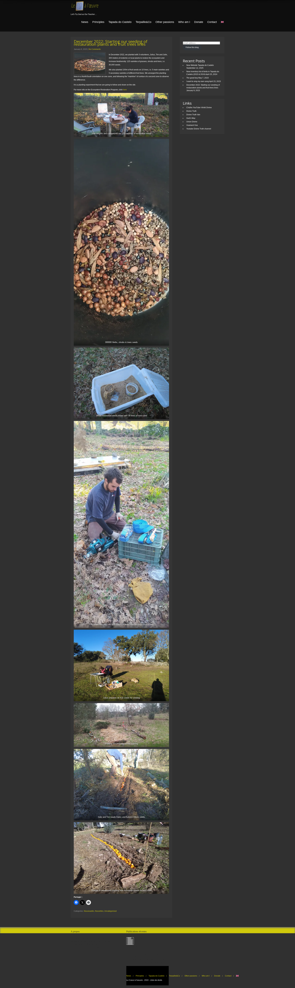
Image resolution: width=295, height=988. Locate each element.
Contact (212, 22)
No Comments (95, 49)
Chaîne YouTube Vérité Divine (199, 107)
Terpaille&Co (143, 22)
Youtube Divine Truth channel (198, 129)
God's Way (190, 118)
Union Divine (191, 122)
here (125, 90)
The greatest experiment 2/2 (149, 938)
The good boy (192, 78)
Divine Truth (191, 111)
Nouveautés (89, 911)
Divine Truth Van (193, 115)
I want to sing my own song (197, 81)
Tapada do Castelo (120, 22)
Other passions (164, 22)
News (84, 22)
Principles (98, 22)
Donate (198, 22)
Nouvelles (99, 911)
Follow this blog (192, 47)
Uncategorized (110, 911)
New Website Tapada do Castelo (200, 65)
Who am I (184, 22)
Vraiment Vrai (192, 125)
